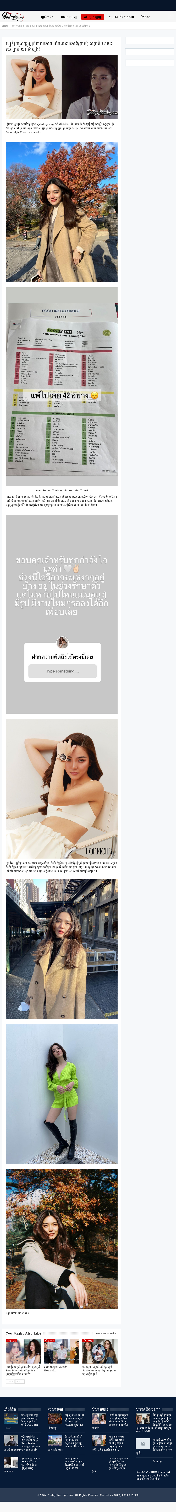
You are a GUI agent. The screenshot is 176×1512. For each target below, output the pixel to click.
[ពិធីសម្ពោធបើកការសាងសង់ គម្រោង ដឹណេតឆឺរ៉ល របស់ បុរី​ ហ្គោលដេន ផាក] (55, 1462)
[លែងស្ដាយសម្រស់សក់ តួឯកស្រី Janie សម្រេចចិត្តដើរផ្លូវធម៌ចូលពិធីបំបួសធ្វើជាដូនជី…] (100, 1351)
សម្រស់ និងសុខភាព (121, 17)
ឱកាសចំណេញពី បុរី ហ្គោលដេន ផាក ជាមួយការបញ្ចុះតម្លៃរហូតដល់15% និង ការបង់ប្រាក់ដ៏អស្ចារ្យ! (66, 1443)
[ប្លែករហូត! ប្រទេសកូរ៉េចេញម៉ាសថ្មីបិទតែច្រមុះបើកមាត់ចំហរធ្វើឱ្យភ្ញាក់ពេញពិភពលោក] (11, 1462)
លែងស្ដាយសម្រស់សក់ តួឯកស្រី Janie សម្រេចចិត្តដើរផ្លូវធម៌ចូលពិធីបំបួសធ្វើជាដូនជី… (110, 1465)
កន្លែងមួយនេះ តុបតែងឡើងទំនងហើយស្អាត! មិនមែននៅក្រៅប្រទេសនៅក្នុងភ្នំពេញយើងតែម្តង (66, 1421)
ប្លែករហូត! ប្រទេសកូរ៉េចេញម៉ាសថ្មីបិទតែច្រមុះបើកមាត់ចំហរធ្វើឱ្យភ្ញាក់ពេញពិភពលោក (22, 1465)
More (145, 17)
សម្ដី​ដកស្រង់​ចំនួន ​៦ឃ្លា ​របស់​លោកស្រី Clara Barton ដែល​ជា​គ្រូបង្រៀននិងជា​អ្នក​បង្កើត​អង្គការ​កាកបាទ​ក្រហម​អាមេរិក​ (22, 1443)
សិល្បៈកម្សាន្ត (92, 17)
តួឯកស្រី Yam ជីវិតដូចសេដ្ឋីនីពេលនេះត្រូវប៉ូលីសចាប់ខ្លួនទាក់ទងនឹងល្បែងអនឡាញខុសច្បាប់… (154, 1446)
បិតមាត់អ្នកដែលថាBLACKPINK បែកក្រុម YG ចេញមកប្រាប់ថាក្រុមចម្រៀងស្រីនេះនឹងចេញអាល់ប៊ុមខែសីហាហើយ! (153, 1470)
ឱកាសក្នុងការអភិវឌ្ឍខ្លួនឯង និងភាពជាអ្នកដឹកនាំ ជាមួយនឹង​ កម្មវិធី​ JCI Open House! (21, 1421)
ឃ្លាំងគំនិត (47, 17)
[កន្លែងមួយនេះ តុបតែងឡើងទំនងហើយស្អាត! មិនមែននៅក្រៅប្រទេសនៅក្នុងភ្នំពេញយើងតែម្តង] (55, 1418)
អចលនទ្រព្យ (69, 17)
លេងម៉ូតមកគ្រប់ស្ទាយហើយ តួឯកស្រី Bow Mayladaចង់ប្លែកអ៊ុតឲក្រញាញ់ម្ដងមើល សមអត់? (110, 1421)
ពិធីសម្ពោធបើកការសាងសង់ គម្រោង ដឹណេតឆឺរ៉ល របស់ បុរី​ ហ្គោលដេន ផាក (74, 1463)
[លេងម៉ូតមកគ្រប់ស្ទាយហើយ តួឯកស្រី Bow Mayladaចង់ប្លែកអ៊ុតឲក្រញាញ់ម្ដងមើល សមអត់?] (23, 1351)
